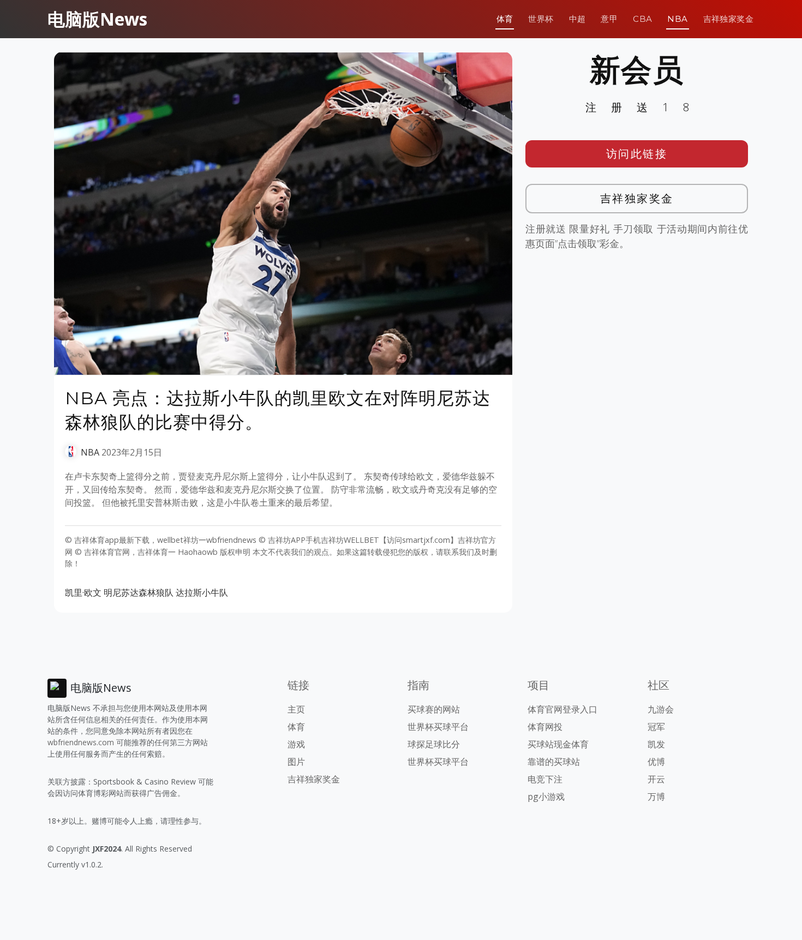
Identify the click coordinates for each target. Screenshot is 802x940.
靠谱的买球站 (554, 762)
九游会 (661, 709)
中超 (577, 19)
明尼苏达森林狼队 (138, 592)
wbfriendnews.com (80, 742)
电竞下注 (545, 779)
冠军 (656, 727)
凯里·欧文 (83, 592)
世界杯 (540, 19)
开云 (656, 779)
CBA (642, 19)
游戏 (296, 744)
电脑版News (97, 19)
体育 (504, 19)
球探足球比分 (434, 744)
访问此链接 (637, 153)
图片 (296, 762)
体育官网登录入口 (562, 709)
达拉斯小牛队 (202, 592)
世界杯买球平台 (438, 727)
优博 (656, 762)
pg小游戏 (546, 797)
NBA (677, 19)
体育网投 (545, 727)
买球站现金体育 (558, 744)
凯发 (656, 744)
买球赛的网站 (434, 709)
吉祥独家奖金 (728, 19)
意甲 (609, 19)
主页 (296, 709)
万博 (656, 797)
